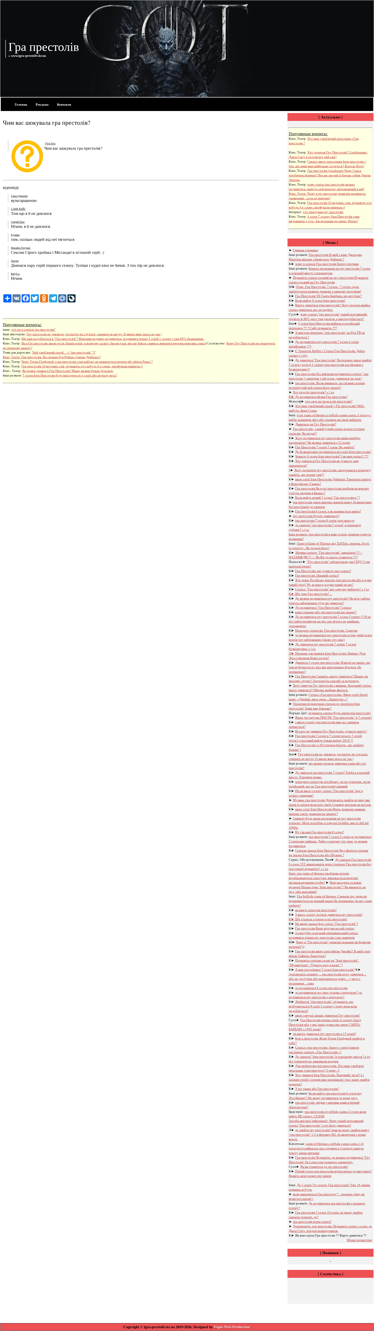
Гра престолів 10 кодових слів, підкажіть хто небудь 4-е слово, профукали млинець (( (82, 366)
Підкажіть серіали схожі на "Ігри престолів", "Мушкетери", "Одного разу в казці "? (324, 962)
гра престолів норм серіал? (312, 1221)
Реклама (42, 104)
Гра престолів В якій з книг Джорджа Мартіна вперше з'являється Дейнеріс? (325, 256)
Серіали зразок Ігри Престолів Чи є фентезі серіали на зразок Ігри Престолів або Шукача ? (328, 852)
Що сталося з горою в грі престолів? (321, 919)
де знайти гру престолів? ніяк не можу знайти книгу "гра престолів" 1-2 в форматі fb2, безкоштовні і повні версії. (329, 1134)
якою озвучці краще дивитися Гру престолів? (327, 1015)
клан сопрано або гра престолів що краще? (325, 612)
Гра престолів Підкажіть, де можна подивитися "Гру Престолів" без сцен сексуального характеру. (329, 1159)
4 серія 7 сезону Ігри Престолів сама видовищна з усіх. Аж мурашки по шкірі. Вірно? (324, 218)
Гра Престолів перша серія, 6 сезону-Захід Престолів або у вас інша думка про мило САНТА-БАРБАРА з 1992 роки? (325, 1024)
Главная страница (305, 250)
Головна (21, 104)
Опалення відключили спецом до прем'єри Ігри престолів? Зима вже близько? (324, 706)
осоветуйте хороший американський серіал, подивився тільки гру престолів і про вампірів (323, 935)
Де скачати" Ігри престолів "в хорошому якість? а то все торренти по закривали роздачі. (329, 1058)
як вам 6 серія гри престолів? (316, 910)
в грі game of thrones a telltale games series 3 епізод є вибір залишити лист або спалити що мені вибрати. (330, 417)
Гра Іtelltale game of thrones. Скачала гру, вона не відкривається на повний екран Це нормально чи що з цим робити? (330, 901)
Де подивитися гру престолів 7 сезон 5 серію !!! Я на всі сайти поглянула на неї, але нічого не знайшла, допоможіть (330, 621)
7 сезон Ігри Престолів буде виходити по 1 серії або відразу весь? (70, 375)
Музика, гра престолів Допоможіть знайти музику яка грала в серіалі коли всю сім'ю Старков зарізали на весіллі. (330, 802)
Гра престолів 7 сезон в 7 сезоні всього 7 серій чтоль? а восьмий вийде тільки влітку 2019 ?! (325, 738)
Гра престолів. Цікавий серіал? (317, 575)
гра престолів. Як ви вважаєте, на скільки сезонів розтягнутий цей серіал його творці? (327, 385)
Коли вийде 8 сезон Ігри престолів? (320, 300)
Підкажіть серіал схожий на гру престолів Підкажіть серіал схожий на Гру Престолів (328, 279)
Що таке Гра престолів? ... (313, 593)
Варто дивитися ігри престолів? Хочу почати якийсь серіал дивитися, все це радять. (329, 307)
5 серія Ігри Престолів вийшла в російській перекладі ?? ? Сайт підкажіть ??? (324, 325)
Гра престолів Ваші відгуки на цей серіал (324, 928)
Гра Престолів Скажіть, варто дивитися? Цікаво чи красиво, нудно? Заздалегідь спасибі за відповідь (328, 678)
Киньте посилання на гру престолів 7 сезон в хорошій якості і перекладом (329, 270)
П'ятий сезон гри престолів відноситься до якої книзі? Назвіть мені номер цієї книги (330, 1173)
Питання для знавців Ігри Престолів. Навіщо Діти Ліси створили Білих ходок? (327, 655)
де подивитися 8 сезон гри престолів (321, 988)
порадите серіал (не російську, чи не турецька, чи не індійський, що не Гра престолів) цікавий (329, 783)
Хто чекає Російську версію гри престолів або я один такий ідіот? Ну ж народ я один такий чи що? (330, 582)
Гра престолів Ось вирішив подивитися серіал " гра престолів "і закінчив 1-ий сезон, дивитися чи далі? (328, 376)
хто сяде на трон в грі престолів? (328, 401)
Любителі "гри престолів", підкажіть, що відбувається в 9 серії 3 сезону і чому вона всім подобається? (323, 1006)
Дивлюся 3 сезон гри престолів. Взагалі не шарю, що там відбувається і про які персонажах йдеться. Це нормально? (329, 667)
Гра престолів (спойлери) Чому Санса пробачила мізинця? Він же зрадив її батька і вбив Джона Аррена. (330, 175)
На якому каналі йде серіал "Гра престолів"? (326, 923)
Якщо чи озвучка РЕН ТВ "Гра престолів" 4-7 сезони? (333, 717)
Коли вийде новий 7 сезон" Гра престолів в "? (327, 497)
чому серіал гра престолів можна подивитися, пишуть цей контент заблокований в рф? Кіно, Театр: (326, 189)
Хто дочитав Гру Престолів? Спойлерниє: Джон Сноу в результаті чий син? (328, 154)
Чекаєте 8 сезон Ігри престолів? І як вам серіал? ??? (331, 456)
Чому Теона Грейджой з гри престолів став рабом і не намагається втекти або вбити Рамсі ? (87, 361)
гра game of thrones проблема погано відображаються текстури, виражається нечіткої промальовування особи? (323, 878)
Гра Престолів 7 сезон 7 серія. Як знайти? (325, 447)
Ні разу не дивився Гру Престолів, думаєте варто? (331, 731)
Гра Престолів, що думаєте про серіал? (323, 571)
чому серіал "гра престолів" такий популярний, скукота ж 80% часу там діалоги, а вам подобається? (328, 316)
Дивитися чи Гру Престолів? (315, 424)
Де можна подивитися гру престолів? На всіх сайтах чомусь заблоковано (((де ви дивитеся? (329, 600)
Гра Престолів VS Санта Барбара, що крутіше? (328, 296)
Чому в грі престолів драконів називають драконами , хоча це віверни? (327, 195)
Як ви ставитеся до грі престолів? (324, 1166)
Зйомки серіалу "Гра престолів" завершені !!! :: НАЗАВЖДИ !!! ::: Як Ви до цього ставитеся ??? (325, 554)
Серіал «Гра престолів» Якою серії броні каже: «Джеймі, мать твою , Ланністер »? (328, 696)
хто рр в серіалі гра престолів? (33, 329)
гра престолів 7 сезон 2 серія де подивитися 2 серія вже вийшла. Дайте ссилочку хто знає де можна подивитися (330, 841)
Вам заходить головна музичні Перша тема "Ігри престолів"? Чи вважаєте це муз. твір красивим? (327, 887)
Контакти (64, 104)
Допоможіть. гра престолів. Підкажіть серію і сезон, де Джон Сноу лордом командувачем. (330, 1228)
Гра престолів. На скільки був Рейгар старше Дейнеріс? (61, 357)
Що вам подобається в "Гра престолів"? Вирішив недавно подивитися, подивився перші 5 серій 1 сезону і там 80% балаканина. (112, 338)
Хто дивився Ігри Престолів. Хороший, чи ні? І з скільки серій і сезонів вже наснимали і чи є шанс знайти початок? (329, 1079)
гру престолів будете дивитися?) (316, 516)
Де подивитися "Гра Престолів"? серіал (323, 607)
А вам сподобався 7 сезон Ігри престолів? (325, 969)
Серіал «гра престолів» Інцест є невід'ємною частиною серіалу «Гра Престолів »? (324, 1049)
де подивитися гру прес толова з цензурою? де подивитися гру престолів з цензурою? (325, 994)
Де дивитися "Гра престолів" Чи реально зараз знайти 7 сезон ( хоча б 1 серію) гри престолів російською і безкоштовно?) (330, 364)
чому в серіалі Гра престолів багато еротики (327, 263)
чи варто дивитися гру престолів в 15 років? (324, 1033)
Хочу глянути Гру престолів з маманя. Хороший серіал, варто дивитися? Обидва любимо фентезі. (330, 687)
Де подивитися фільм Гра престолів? (321, 396)
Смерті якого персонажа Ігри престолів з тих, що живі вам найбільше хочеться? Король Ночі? (327, 163)
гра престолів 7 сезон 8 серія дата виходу (325, 520)
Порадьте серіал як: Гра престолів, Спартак (326, 630)
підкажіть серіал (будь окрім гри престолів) (339, 713)
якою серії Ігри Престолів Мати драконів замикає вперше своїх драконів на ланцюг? (327, 811)
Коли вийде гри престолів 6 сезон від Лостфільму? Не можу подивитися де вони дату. (325, 1095)
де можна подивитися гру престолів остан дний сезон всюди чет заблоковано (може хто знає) (330, 637)
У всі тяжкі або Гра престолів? (317, 1088)
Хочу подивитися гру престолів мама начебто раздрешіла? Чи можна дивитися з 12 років (325, 440)
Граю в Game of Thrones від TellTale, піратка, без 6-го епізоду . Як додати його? (329, 545)
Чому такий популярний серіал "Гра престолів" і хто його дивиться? (326, 1123)
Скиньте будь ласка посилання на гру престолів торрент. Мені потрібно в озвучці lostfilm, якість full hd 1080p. (329, 823)
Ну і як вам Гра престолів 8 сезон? (319, 832)
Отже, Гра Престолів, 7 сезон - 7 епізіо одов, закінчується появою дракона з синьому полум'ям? (325, 289)
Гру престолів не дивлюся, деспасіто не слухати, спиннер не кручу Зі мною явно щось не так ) (94, 334)
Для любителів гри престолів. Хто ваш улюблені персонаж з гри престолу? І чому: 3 (326, 1068)
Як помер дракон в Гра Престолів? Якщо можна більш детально (67, 370)
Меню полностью (359, 1240)
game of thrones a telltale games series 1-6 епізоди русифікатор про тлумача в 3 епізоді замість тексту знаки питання (326, 1148)
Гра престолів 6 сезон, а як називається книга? (328, 511)
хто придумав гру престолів (323, 212)
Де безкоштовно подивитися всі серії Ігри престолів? (333, 451)
